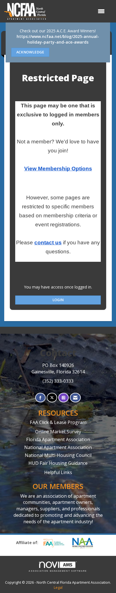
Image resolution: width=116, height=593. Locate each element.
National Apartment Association (58, 447)
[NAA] (85, 543)
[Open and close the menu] (78, 11)
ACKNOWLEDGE (30, 52)
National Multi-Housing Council (58, 455)
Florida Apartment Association (58, 439)
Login (58, 299)
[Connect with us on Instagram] (63, 398)
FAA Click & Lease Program (58, 422)
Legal (58, 587)
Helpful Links (58, 472)
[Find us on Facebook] (40, 398)
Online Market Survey (58, 432)
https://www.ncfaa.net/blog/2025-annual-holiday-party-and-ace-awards (58, 39)
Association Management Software (58, 571)
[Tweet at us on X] (52, 398)
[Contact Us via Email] (75, 398)
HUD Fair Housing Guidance (58, 463)
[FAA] (56, 542)
